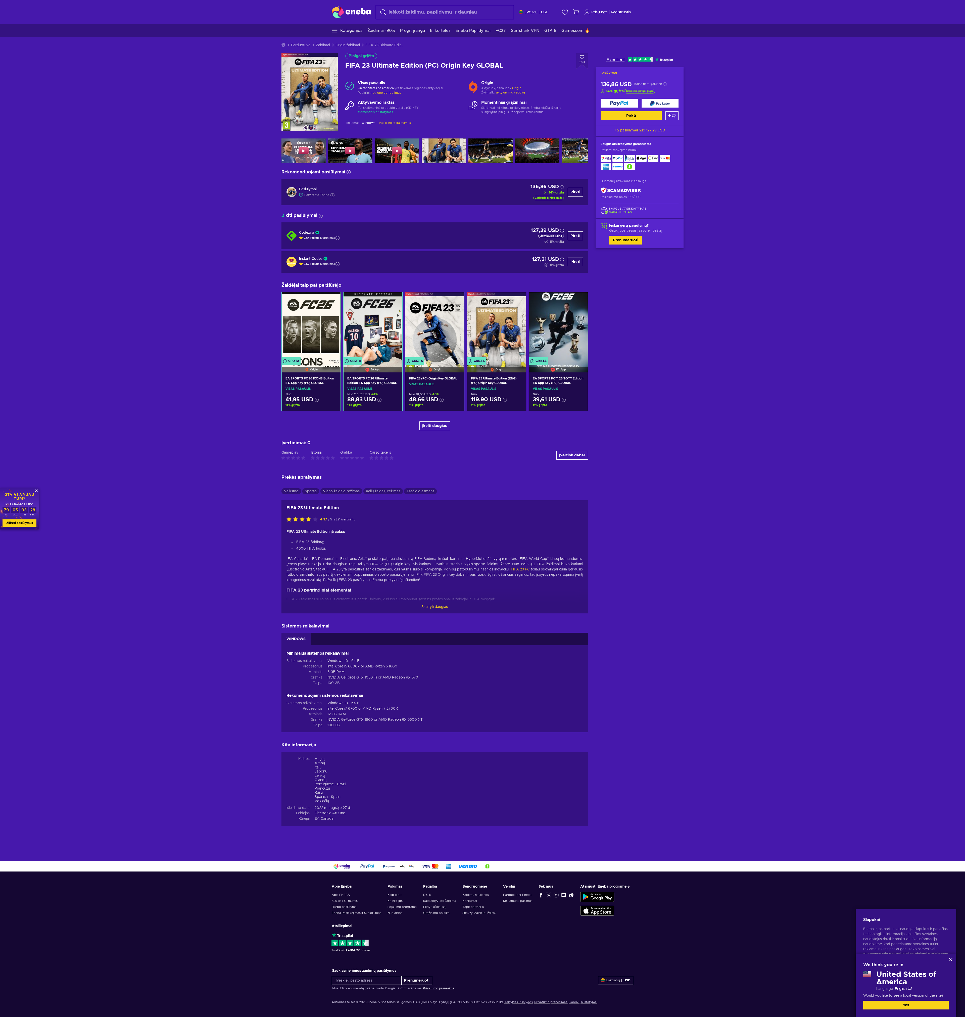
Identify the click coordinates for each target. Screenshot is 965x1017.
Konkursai (469, 900)
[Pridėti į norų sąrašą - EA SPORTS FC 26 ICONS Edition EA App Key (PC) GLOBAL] (332, 300)
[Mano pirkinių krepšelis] (576, 12)
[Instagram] (556, 895)
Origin (516, 88)
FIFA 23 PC (520, 569)
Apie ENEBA (341, 894)
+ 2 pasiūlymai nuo (639, 130)
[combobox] (444, 12)
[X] (548, 895)
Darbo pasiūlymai (344, 906)
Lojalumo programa (402, 906)
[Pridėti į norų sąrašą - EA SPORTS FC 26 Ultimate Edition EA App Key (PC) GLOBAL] (394, 300)
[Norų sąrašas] (564, 12)
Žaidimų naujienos (475, 894)
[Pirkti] (619, 103)
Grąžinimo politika (436, 912)
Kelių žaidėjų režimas (383, 491)
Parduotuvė (300, 45)
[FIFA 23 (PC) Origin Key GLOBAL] (434, 326)
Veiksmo (291, 491)
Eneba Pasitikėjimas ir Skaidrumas (356, 912)
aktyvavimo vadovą (510, 92)
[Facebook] (541, 895)
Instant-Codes (310, 259)
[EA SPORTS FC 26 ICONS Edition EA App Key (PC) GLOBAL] (311, 326)
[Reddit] (571, 895)
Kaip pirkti (395, 894)
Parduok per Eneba (517, 894)
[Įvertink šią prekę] (303, 520)
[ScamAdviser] (621, 190)
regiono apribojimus (386, 92)
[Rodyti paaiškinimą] (337, 238)
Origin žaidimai (347, 45)
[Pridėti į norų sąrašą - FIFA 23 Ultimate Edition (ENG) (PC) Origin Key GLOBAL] (517, 300)
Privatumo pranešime (438, 988)
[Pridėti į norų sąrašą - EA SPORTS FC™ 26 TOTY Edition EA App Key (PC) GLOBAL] (579, 300)
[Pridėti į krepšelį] (672, 115)
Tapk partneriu (473, 906)
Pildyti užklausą (434, 906)
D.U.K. (427, 894)
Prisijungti (599, 12)
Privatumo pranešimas (550, 1002)
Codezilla (306, 232)
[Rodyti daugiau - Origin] (473, 86)
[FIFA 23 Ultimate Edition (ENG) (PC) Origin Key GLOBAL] (496, 326)
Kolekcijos (395, 900)
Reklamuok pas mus (517, 900)
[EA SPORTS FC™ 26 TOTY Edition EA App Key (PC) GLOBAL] (558, 326)
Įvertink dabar (572, 455)
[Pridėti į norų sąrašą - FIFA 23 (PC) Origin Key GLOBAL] (456, 300)
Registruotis (621, 12)
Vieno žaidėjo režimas (341, 491)
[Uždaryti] (950, 959)
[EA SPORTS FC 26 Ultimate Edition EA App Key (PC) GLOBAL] (373, 326)
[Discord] (563, 895)
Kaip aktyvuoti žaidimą (439, 900)
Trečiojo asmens (420, 491)
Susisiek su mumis (345, 900)
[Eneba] (351, 12)
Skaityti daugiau (434, 607)
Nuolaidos (395, 912)
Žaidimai (323, 45)
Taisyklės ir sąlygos (518, 1002)
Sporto (311, 491)
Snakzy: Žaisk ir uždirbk (479, 912)
